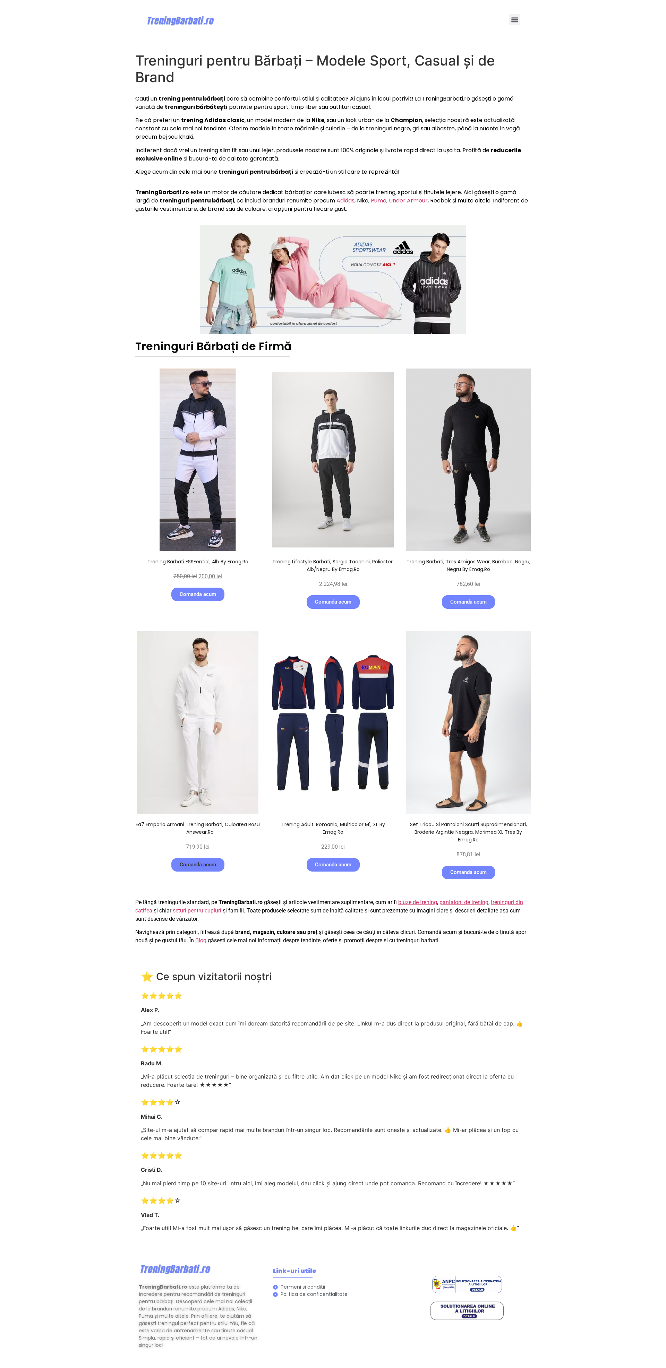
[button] (514, 19)
